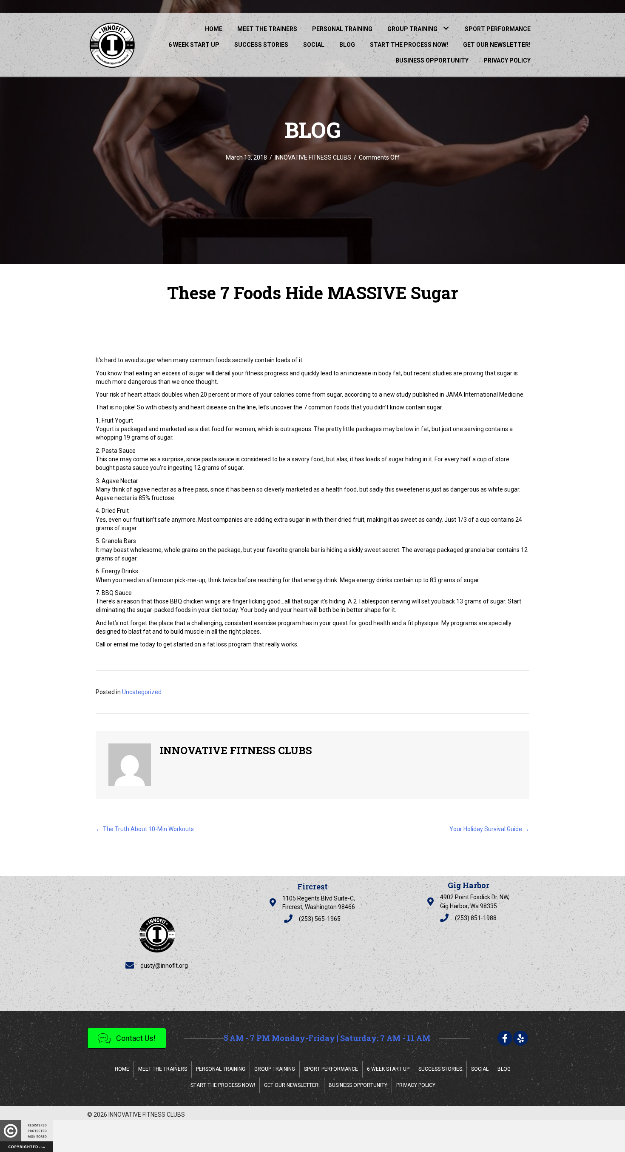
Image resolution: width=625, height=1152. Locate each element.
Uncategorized (142, 692)
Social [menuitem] (480, 1069)
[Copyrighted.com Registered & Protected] (26, 1135)
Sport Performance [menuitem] (331, 1069)
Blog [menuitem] (504, 1069)
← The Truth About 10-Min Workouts (145, 829)
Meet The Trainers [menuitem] (162, 1069)
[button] (446, 28)
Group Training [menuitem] (274, 1069)
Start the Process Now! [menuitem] (222, 1085)
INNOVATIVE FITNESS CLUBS (313, 157)
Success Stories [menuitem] (440, 1069)
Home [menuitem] (122, 1069)
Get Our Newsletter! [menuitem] (292, 1085)
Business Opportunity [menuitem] (358, 1085)
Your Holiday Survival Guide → (489, 829)
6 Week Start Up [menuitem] (388, 1069)
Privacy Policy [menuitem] (415, 1085)
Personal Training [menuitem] (220, 1069)
